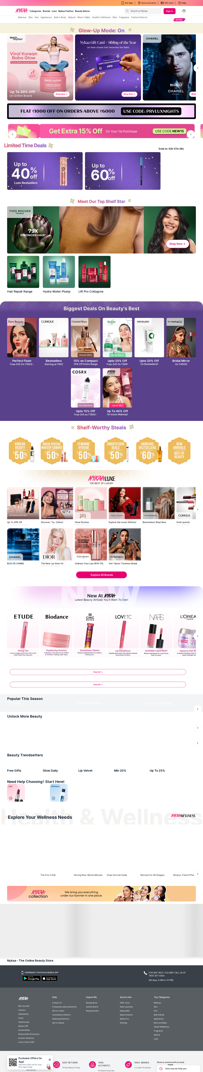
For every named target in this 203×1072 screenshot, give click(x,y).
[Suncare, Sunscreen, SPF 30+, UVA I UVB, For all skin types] (187, 927)
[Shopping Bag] (184, 11)
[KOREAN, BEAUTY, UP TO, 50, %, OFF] (22, 450)
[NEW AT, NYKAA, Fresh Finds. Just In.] (123, 819)
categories (35, 11)
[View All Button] (101, 686)
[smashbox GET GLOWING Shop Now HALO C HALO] (107, 719)
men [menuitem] (115, 17)
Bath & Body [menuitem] (60, 17)
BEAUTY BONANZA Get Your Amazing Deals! (42, 2)
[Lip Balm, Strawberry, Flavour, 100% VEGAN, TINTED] (37, 927)
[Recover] (170, 993)
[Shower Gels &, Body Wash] (165, 927)
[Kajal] (101, 927)
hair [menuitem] (37, 17)
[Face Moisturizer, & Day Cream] (144, 927)
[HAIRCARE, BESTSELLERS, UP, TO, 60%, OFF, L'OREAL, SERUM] (149, 450)
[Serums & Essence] (123, 927)
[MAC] (125, 544)
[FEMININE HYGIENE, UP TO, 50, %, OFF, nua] (85, 450)
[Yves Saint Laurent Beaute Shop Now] (39, 719)
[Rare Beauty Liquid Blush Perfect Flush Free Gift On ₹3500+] (22, 337)
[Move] (33, 993)
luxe (54, 11)
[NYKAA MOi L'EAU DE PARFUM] (166, 880)
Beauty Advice (82, 11)
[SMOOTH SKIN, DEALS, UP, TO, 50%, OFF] (117, 450)
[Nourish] (79, 993)
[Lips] (16, 927)
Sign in (169, 11)
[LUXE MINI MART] (57, 503)
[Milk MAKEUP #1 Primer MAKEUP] (23, 880)
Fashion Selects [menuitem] (139, 17)
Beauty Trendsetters (25, 854)
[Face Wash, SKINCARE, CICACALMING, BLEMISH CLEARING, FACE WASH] (80, 927)
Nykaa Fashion (66, 11)
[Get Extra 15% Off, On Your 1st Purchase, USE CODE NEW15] (101, 131)
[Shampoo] (59, 927)
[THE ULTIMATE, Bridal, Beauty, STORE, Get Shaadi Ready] (90, 819)
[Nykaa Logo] (22, 10)
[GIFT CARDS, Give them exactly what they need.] (82, 768)
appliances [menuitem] (46, 17)
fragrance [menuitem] (124, 17)
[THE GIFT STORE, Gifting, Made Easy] (56, 819)
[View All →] (101, 673)
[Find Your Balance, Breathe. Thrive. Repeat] (124, 970)
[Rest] (124, 993)
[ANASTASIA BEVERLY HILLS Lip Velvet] (94, 880)
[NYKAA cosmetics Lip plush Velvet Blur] (117, 388)
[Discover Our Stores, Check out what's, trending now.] (23, 819)
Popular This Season (25, 699)
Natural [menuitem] (71, 17)
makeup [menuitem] (22, 17)
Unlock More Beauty (24, 745)
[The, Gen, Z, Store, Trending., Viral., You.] (156, 819)
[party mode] (101, 28)
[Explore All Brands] (101, 578)
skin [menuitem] (30, 17)
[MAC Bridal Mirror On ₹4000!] (181, 337)
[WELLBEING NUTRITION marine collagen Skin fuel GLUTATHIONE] (59, 880)
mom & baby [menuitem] (84, 17)
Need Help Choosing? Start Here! (35, 916)
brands (46, 11)
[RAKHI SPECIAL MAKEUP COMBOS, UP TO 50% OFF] (53, 450)
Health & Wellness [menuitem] (101, 17)
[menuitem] (179, 19)
